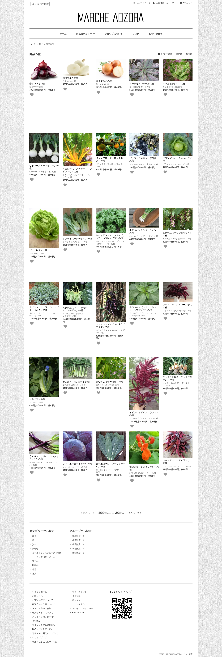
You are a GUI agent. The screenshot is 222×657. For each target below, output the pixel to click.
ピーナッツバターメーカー (44, 557)
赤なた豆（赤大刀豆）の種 (109, 382)
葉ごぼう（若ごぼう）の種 (76, 382)
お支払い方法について (42, 600)
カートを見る (78, 604)
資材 (34, 544)
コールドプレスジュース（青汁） (47, 553)
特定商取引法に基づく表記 (44, 642)
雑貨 (34, 573)
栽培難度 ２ (78, 540)
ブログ (135, 33)
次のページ (133, 513)
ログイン (173, 3)
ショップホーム (39, 592)
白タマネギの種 (70, 78)
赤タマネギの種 (37, 83)
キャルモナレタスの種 (174, 83)
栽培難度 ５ (78, 553)
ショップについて (114, 33)
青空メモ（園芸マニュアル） (45, 633)
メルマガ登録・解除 (41, 608)
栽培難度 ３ (78, 544)
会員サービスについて (42, 612)
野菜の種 (50, 44)
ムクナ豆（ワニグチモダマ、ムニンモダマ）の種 (77, 309)
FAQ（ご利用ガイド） (42, 629)
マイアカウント (143, 3)
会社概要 (36, 621)
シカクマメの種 (37, 399)
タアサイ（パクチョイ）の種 (77, 238)
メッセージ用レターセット (44, 617)
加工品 (35, 561)
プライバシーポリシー (82, 608)
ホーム (63, 33)
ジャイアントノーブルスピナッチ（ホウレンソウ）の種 (110, 236)
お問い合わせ (155, 33)
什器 (34, 569)
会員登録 (160, 3)
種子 (41, 44)
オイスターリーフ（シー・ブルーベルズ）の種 (44, 308)
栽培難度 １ (78, 536)
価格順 (179, 54)
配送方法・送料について (43, 604)
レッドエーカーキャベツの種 (77, 464)
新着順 (189, 54)
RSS (74, 612)
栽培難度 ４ (78, 548)
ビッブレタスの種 (38, 250)
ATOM (81, 612)
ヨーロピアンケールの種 (141, 83)
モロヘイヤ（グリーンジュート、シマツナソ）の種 (144, 308)
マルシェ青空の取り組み (43, 625)
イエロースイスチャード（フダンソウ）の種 (77, 170)
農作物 (35, 548)
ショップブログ (39, 637)
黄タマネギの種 (104, 81)
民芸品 (35, 565)
